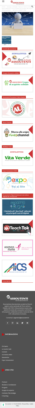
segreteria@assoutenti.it (21, 318)
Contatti (4, 352)
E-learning (5, 396)
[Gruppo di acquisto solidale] (17, 92)
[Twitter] (22, 323)
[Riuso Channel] (17, 141)
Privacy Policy (25, 404)
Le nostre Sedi (6, 349)
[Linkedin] (17, 323)
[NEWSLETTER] (17, 165)
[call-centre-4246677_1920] (17, 35)
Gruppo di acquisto (8, 390)
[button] (32, 8)
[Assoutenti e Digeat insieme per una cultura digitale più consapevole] (17, 215)
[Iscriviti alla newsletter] (17, 68)
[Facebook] (8, 323)
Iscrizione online (7, 354)
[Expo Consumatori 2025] (17, 189)
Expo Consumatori (8, 360)
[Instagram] (12, 323)
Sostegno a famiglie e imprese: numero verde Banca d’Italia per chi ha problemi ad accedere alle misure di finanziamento (17, 8)
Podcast (4, 382)
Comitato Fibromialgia (9, 393)
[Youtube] (27, 323)
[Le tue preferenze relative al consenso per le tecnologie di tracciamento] (3, 405)
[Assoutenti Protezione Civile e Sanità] (17, 117)
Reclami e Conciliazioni (9, 385)
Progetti (4, 387)
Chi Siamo (5, 346)
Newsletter (5, 357)
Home (3, 7)
